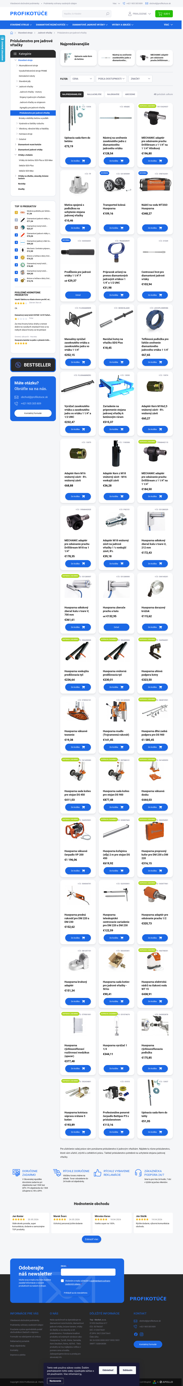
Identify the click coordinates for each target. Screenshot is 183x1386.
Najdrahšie (113, 94)
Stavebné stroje (25, 60)
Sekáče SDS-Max (26, 171)
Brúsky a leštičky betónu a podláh (33, 118)
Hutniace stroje (25, 134)
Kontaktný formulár (33, 413)
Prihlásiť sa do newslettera (75, 1293)
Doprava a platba (17, 1355)
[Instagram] (141, 1334)
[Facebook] (136, 1334)
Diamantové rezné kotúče (29, 144)
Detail (77, 295)
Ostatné (22, 139)
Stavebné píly (25, 81)
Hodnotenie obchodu (91, 1204)
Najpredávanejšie (71, 94)
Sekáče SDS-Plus (26, 165)
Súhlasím (127, 1370)
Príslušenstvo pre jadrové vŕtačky (35, 113)
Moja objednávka (17, 1346)
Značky (21, 189)
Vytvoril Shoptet (144, 1382)
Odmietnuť (108, 1370)
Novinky (21, 184)
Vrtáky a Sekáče (25, 155)
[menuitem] (21, 24)
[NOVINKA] (116, 186)
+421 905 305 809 (31, 403)
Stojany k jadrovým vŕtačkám (32, 97)
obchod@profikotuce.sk (34, 397)
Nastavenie (55, 1381)
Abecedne (130, 94)
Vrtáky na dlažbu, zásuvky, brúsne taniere (33, 177)
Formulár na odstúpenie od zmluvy (25, 1336)
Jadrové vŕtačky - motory (31, 92)
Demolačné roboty (27, 76)
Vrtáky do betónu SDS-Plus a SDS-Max (36, 160)
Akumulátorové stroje (28, 65)
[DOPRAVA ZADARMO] (155, 119)
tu (80, 1374)
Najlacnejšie (94, 94)
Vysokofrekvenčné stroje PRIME (33, 71)
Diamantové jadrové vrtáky (30, 150)
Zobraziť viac (91, 1239)
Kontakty (14, 1350)
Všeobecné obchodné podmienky (24, 3)
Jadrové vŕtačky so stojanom (32, 102)
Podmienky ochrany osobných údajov (60, 3)
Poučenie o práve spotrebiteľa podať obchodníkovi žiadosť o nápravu (26, 1330)
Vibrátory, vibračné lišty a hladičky (34, 128)
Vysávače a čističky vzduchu (31, 123)
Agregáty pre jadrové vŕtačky (32, 107)
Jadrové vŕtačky (26, 86)
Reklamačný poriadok (19, 1341)
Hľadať (108, 14)
